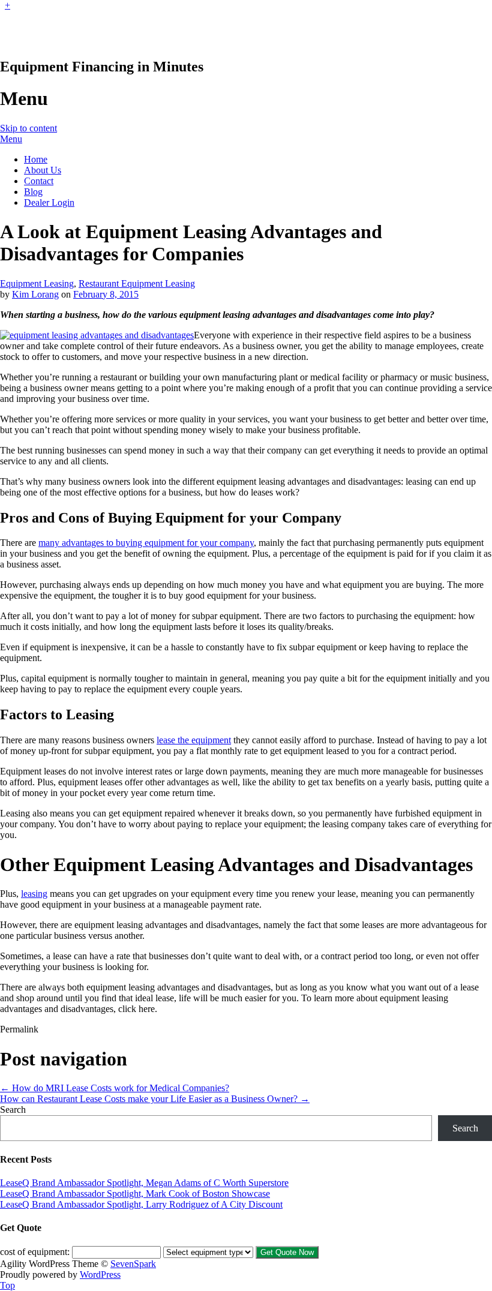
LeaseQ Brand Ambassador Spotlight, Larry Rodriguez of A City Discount (141, 1204)
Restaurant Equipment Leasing (137, 283)
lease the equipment (194, 740)
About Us (42, 170)
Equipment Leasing (37, 283)
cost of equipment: (35, 1252)
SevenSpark (133, 1264)
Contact (38, 181)
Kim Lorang (35, 294)
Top (7, 1285)
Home (35, 159)
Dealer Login (49, 202)
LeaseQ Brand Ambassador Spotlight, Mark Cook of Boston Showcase (135, 1193)
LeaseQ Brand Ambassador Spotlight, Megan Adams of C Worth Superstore (144, 1183)
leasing (34, 893)
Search (13, 1109)
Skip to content (28, 128)
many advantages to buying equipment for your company (146, 543)
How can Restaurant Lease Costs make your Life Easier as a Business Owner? (155, 1099)
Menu (11, 139)
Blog (33, 192)
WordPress (100, 1274)
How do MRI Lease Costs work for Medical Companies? (114, 1088)
